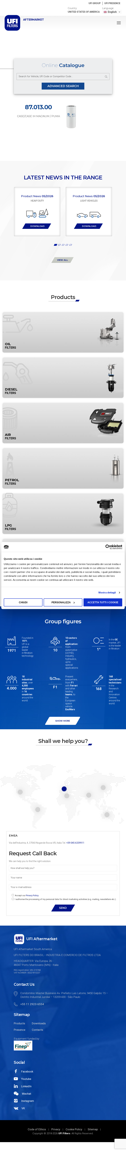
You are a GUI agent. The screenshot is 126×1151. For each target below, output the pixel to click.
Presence (19, 1029)
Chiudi (23, 602)
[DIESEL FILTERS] (63, 359)
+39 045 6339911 (75, 842)
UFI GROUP (95, 3)
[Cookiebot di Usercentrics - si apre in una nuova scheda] (108, 546)
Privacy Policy (32, 895)
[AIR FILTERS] (63, 405)
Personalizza (61, 602)
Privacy (55, 1129)
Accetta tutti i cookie (102, 602)
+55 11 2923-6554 (32, 1004)
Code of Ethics (37, 1129)
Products (19, 1023)
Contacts (37, 1029)
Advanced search (63, 86)
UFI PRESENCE (112, 3)
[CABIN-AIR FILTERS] (63, 541)
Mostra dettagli (107, 592)
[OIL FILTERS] (63, 314)
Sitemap (93, 1129)
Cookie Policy (74, 1129)
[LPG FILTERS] (63, 495)
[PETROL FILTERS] (63, 450)
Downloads (38, 1023)
